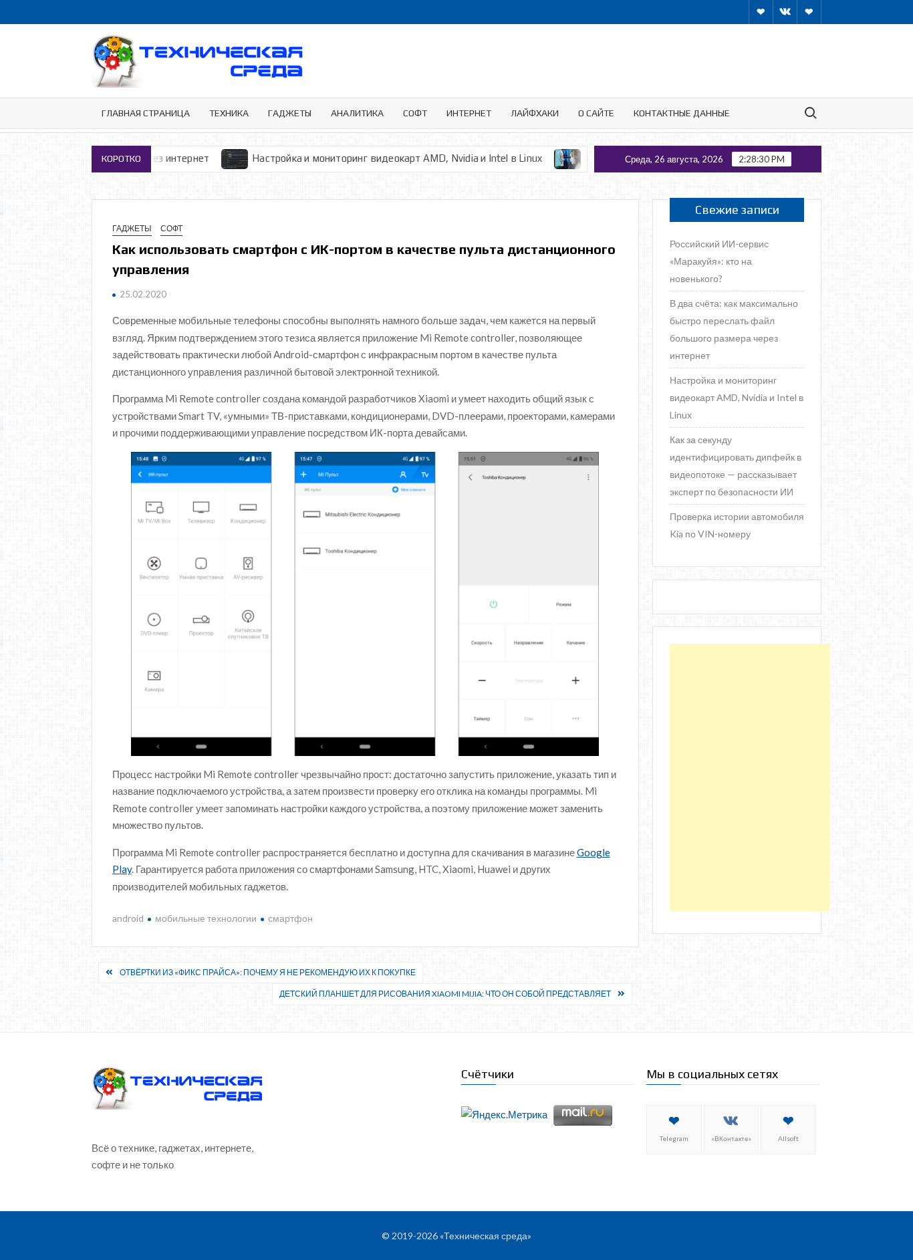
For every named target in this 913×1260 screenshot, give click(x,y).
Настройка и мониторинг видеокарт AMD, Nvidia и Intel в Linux (364, 158)
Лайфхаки (535, 113)
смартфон (290, 918)
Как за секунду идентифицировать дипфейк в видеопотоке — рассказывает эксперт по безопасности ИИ (735, 465)
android (128, 918)
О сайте (596, 113)
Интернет (468, 113)
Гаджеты (289, 113)
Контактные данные (682, 113)
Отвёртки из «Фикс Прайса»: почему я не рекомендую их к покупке (268, 972)
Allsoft (788, 1138)
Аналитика (357, 113)
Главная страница (146, 113)
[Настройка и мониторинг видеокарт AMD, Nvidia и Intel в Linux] (202, 158)
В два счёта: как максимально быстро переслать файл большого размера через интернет (734, 329)
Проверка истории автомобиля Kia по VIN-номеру (737, 525)
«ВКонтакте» (731, 1138)
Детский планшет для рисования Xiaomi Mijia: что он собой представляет (445, 994)
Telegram (674, 1138)
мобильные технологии (206, 918)
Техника (229, 113)
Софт (415, 113)
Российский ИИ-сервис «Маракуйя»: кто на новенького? (719, 261)
